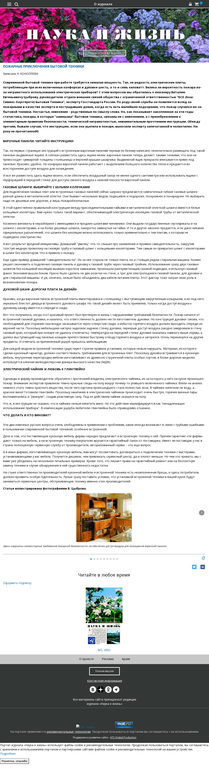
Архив (126, 659)
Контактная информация (104, 681)
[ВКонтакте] (202, 567)
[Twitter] (194, 567)
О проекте (86, 659)
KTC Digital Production (123, 737)
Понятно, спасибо (14, 761)
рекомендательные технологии (69, 732)
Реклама (108, 659)
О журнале (103, 4)
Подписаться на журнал (104, 53)
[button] (201, 513)
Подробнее (8, 754)
